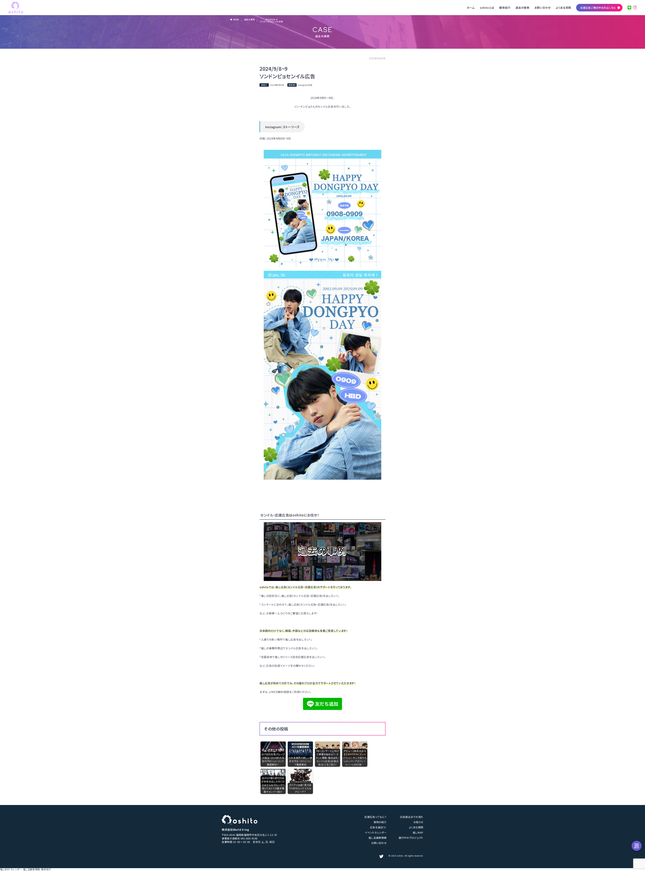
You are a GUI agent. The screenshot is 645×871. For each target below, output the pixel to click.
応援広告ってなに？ (375, 817)
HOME (236, 19)
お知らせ (418, 822)
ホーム (471, 8)
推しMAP (418, 832)
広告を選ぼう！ (378, 827)
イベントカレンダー (375, 832)
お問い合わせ (542, 8)
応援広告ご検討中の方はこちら (598, 7)
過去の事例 (522, 8)
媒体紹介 (504, 8)
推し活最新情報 (378, 837)
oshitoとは (487, 8)
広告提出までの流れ (411, 817)
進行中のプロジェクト (411, 837)
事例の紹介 (380, 822)
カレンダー (16, 869)
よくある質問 (563, 8)
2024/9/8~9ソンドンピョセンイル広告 (271, 20)
